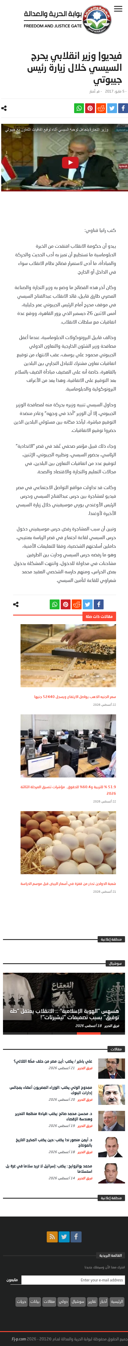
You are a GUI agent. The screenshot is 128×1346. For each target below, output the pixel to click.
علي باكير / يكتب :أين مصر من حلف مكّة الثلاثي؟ (53, 1061)
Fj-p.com (19, 1338)
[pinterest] (90, 108)
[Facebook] (76, 1236)
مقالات (49, 1301)
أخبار (92, 91)
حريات (21, 1301)
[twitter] (112, 108)
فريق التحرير (111, 1026)
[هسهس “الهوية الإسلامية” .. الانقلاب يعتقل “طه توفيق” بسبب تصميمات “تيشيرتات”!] (64, 1002)
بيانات (35, 1301)
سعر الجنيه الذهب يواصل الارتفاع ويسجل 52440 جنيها (75, 696)
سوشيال (78, 1301)
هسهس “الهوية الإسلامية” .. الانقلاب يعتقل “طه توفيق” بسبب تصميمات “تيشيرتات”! (64, 1014)
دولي (63, 1301)
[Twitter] (64, 1236)
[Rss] (52, 1236)
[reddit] (101, 108)
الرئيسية (117, 1301)
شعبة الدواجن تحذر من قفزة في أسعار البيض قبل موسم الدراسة (68, 883)
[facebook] (123, 108)
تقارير (92, 1301)
